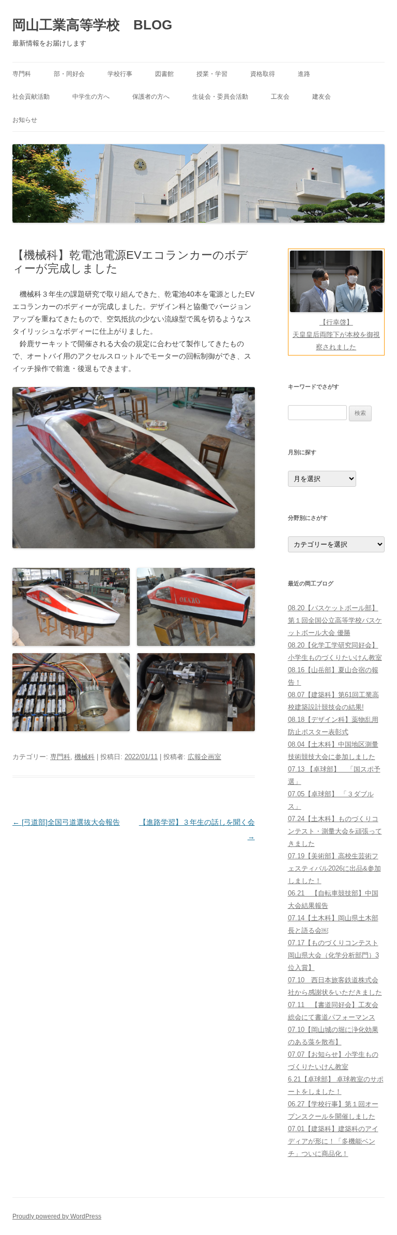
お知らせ (24, 120)
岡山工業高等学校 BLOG (92, 25)
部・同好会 (69, 74)
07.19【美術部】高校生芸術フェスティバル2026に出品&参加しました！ (334, 868)
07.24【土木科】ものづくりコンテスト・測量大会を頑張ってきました (335, 831)
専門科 (21, 74)
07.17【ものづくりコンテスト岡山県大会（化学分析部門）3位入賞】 (333, 955)
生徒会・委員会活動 (220, 96)
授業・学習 (211, 74)
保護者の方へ (151, 96)
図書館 (164, 74)
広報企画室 (204, 757)
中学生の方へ (91, 96)
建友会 (321, 96)
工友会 (280, 96)
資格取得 (262, 74)
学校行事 (120, 74)
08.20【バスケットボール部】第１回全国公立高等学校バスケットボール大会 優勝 (335, 620)
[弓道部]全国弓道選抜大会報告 (66, 822)
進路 (304, 74)
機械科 (84, 757)
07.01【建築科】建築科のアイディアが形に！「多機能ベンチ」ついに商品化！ (333, 1141)
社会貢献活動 (31, 96)
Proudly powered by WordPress (56, 1216)
